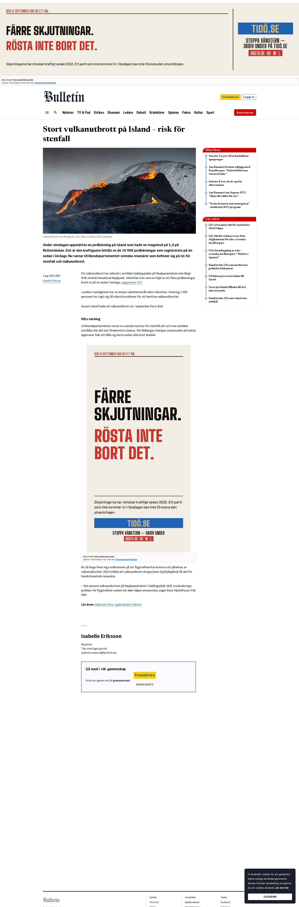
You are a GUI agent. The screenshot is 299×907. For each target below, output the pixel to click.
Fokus (186, 112)
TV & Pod (83, 112)
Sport (210, 112)
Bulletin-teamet (192, 902)
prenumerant (121, 680)
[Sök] (55, 112)
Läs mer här (281, 887)
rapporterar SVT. (131, 282)
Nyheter (68, 112)
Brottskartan (245, 112)
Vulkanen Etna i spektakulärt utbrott (118, 604)
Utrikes (99, 112)
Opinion (173, 112)
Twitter (224, 897)
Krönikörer (157, 112)
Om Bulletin (190, 897)
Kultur (198, 112)
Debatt (141, 112)
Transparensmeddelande (45, 83)
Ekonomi (114, 112)
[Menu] (47, 112)
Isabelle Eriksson (52, 280)
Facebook (225, 902)
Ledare (128, 112)
